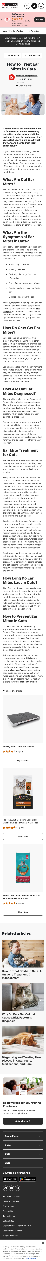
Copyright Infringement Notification (17, 1226)
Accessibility (8, 1211)
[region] (23, 1250)
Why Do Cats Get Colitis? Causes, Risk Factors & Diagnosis (18, 1018)
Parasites (35, 31)
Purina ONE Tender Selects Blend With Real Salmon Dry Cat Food (21, 897)
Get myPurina (21, 1121)
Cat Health (12, 55)
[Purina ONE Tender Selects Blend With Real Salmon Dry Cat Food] (23, 868)
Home (4, 31)
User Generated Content (12, 1231)
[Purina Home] (13, 6)
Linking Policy (8, 1221)
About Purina (12, 1136)
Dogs (8, 1145)
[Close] (2, 19)
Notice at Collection (11, 1201)
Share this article (25, 86)
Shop (8, 1163)
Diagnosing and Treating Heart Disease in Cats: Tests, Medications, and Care (22, 1061)
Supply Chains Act (10, 1236)
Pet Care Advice (16, 31)
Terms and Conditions (11, 1196)
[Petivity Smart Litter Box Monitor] (23, 719)
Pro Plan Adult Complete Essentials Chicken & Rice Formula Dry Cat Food (20, 821)
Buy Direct (22, 760)
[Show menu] (41, 6)
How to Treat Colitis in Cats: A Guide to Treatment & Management (22, 974)
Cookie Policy (30, 1258)
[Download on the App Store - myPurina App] (10, 1179)
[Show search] (27, 6)
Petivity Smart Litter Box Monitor (18, 746)
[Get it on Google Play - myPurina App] (27, 1179)
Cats (7, 1154)
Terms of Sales (9, 1216)
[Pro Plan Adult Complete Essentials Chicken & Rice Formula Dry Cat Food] (23, 792)
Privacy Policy (8, 1206)
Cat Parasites (32, 55)
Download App (23, 44)
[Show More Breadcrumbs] (26, 31)
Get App (39, 20)
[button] (23, 836)
